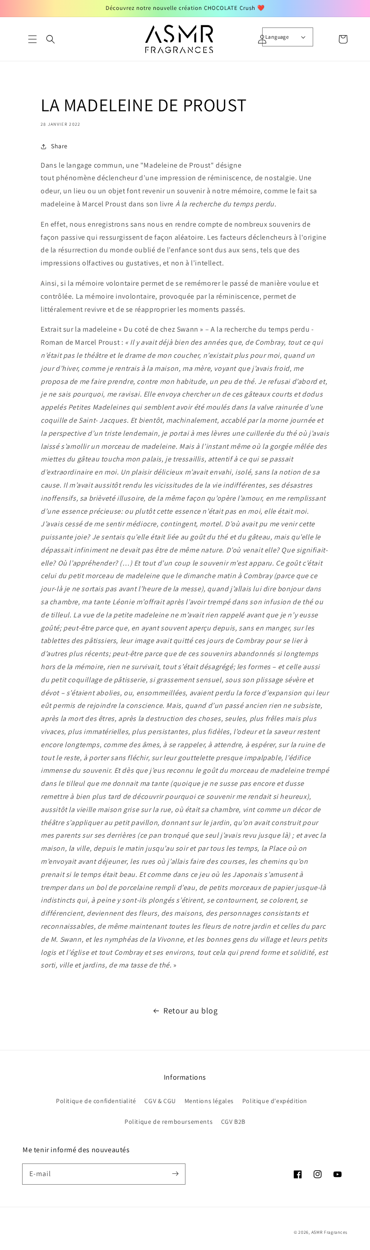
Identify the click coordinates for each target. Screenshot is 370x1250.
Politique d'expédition (274, 1101)
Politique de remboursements (169, 1122)
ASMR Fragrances (329, 1232)
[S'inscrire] (175, 1174)
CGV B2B (233, 1122)
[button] (32, 39)
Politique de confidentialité (96, 1101)
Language (277, 36)
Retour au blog (190, 1010)
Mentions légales (209, 1101)
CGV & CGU (160, 1101)
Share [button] (59, 146)
